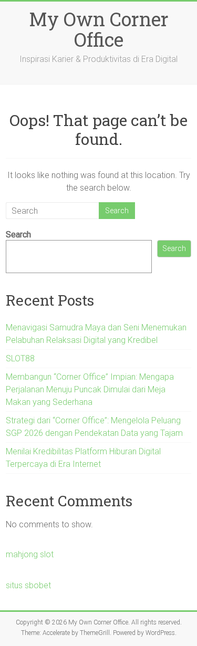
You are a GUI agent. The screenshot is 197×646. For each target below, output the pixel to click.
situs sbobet (28, 585)
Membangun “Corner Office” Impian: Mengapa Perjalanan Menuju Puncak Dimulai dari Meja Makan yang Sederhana (90, 389)
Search (18, 234)
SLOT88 (20, 358)
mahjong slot (30, 554)
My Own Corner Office (99, 29)
